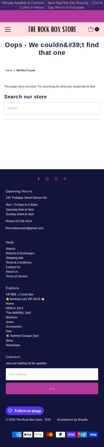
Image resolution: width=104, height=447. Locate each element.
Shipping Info (14, 258)
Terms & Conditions (18, 262)
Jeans (10, 322)
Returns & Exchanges (20, 253)
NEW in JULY (14, 308)
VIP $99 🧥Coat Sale (20, 294)
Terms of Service (17, 276)
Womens (11, 317)
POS (48, 419)
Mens (9, 340)
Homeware (13, 345)
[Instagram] (47, 178)
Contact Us (13, 267)
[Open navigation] (7, 29)
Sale (9, 331)
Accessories (14, 326)
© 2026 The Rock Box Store (24, 419)
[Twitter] (56, 178)
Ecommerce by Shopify (72, 419)
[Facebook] (39, 178)
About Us (12, 271)
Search (10, 248)
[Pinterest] (65, 178)
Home (9, 70)
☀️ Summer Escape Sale (22, 335)
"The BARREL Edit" (18, 313)
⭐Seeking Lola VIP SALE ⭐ (25, 299)
